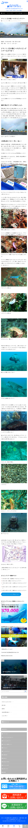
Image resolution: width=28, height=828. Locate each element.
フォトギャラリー (6, 751)
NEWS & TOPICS (6, 761)
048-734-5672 (15, 6)
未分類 (4, 772)
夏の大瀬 (3, 705)
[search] (25, 691)
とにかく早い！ (5, 715)
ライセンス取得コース (7, 744)
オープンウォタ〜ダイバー (8, 737)
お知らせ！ (5, 758)
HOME (3, 13)
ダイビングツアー (17, 20)
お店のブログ (5, 768)
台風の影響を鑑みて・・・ (7, 712)
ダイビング (12, 20)
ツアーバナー (5, 733)
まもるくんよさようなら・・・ (8, 701)
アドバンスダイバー (7, 740)
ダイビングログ (10, 13)
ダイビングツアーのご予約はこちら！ (11, 594)
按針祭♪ (3, 708)
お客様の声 (5, 754)
